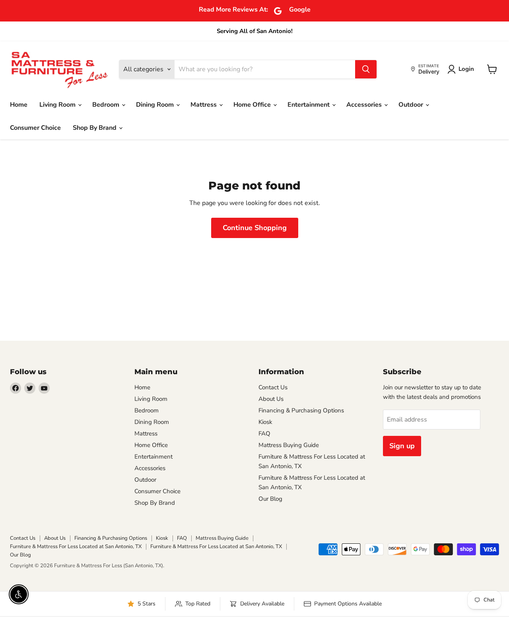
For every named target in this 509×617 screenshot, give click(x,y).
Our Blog (270, 499)
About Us (271, 399)
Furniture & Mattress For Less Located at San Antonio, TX (76, 546)
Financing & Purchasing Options (301, 410)
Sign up (402, 446)
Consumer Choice (35, 127)
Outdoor (411, 104)
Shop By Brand (95, 127)
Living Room (58, 104)
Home (18, 104)
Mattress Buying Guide (288, 445)
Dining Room (155, 104)
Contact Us (273, 387)
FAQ (264, 433)
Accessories (364, 104)
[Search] (366, 69)
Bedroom (106, 104)
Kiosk (265, 422)
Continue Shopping (255, 227)
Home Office (252, 104)
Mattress (204, 104)
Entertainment (309, 104)
